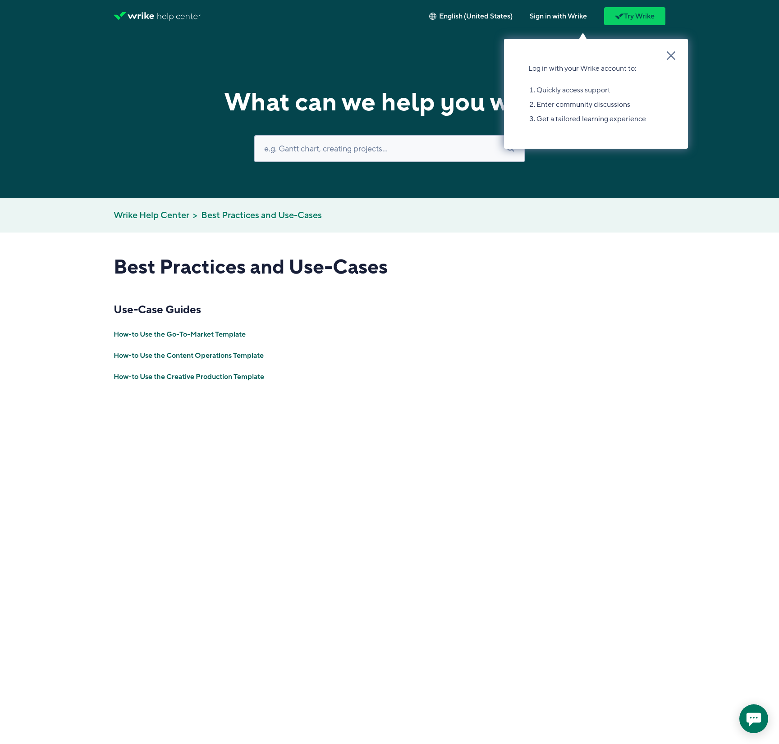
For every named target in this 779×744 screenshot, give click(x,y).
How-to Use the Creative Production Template (189, 377)
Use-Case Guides (157, 310)
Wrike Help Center (151, 215)
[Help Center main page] (179, 16)
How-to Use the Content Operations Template (189, 356)
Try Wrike (639, 16)
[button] (558, 16)
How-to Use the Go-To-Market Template (180, 334)
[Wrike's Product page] (134, 16)
